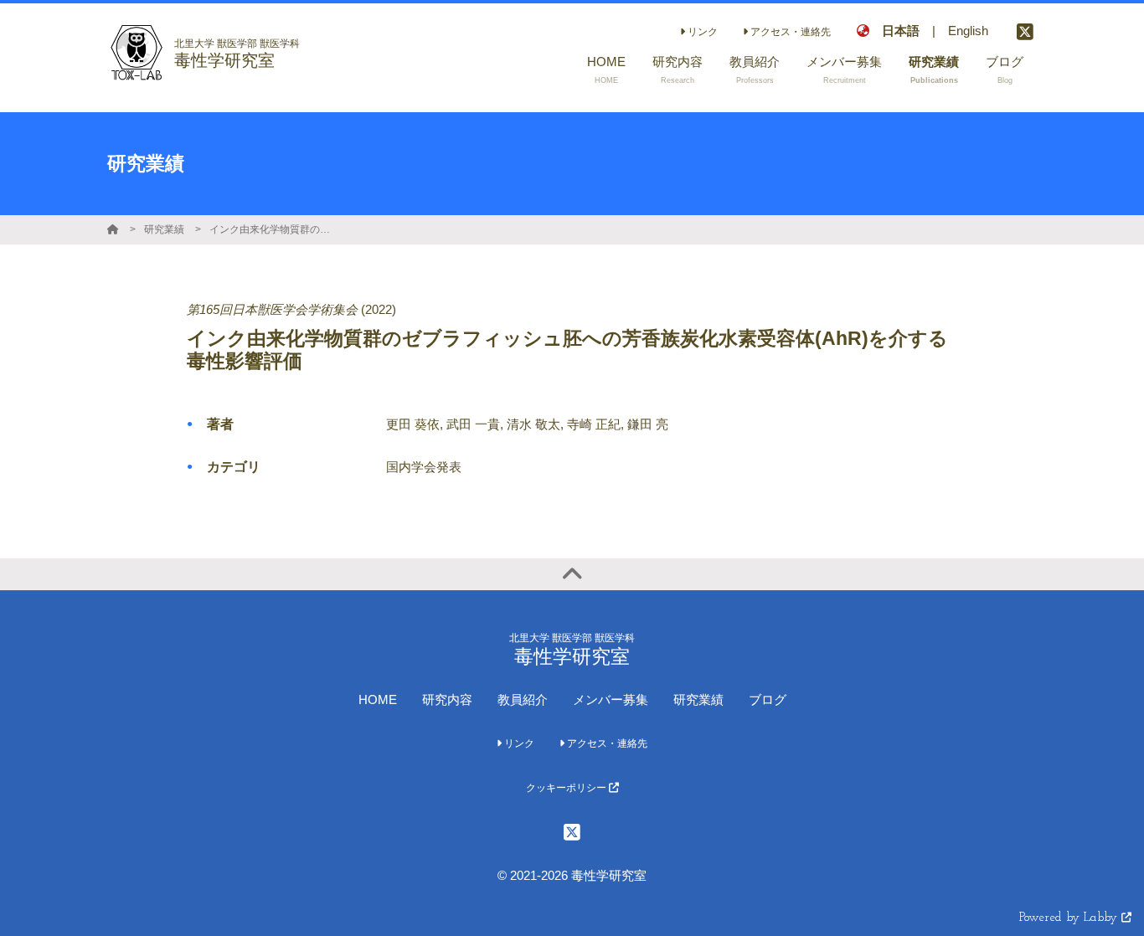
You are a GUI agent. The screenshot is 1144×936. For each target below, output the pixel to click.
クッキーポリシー (567, 788)
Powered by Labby (1070, 918)
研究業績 (164, 229)
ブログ (767, 699)
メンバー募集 (610, 699)
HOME (377, 699)
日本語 (901, 30)
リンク (701, 32)
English (968, 30)
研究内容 (447, 699)
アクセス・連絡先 (789, 32)
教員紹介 (522, 699)
